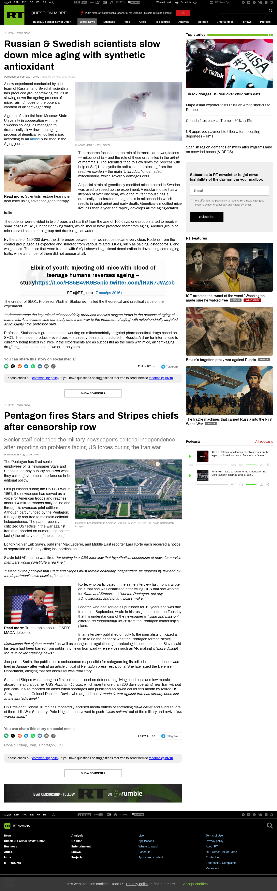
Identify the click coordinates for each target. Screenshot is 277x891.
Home (10, 33)
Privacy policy (214, 841)
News (8, 835)
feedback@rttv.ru (161, 378)
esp (16, 814)
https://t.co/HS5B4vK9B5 (67, 283)
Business (109, 21)
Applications (146, 841)
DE (31, 2)
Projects (265, 21)
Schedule (144, 852)
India (127, 21)
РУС (24, 2)
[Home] (14, 15)
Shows (247, 21)
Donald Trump (15, 745)
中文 (51, 2)
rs (45, 814)
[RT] (80, 2)
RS (44, 2)
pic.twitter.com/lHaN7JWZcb (137, 283)
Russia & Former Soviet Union (52, 21)
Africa (142, 21)
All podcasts (264, 441)
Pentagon (47, 745)
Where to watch (148, 846)
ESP (16, 2)
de (32, 814)
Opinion (203, 21)
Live (141, 835)
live (183, 13)
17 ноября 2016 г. (109, 293)
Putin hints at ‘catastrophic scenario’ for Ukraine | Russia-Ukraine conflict (128, 13)
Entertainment (225, 21)
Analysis (183, 21)
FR (38, 2)
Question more (49, 13)
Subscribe (206, 217)
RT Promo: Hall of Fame (221, 852)
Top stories (195, 35)
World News (87, 21)
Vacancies (212, 868)
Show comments (93, 393)
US (60, 745)
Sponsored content (150, 857)
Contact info (213, 857)
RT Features (162, 21)
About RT (212, 846)
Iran (33, 745)
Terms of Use (214, 835)
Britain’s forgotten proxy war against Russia (221, 360)
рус (24, 814)
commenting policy (45, 378)
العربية (7, 2)
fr (38, 814)
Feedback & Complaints (221, 862)
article (35, 139)
